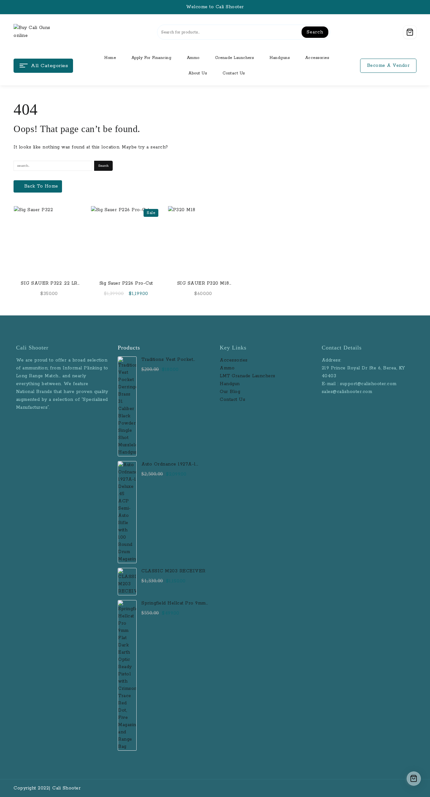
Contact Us (232, 399)
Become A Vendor (388, 65)
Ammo (227, 368)
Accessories (234, 360)
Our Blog (230, 392)
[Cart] (410, 32)
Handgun (230, 384)
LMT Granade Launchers (247, 376)
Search (315, 32)
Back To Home (41, 186)
